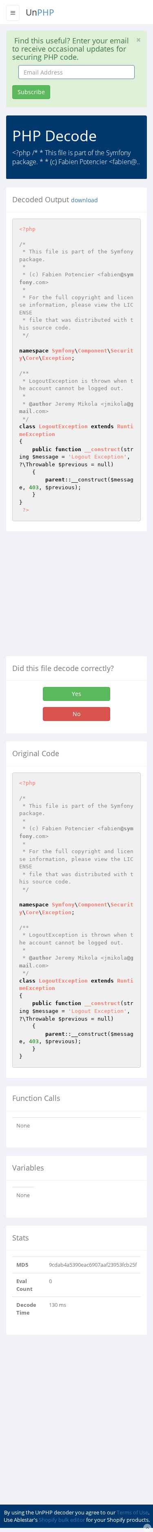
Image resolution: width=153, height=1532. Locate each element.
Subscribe (31, 92)
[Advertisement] (74, 597)
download (84, 200)
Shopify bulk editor (62, 1519)
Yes (76, 694)
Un (40, 12)
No (76, 714)
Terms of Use (132, 1512)
